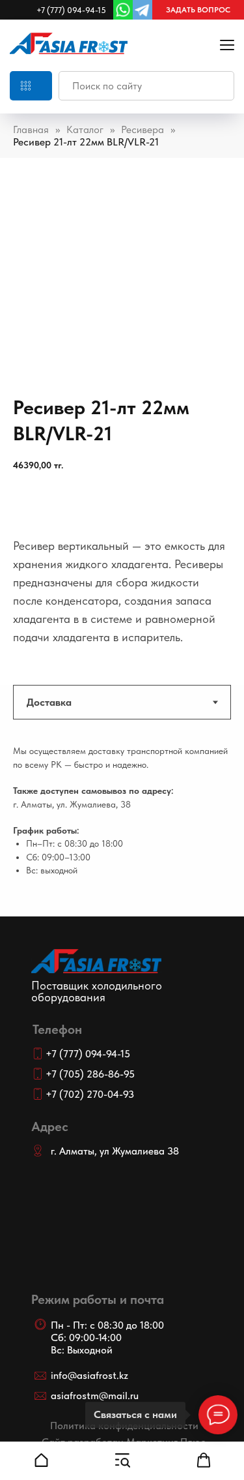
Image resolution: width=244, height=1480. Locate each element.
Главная (31, 129)
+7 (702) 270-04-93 (90, 1094)
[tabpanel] (122, 827)
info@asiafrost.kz (89, 1375)
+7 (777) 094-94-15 (71, 10)
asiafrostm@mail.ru (95, 1395)
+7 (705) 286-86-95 (90, 1074)
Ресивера (142, 129)
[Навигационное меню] (227, 45)
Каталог (84, 129)
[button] (198, 10)
